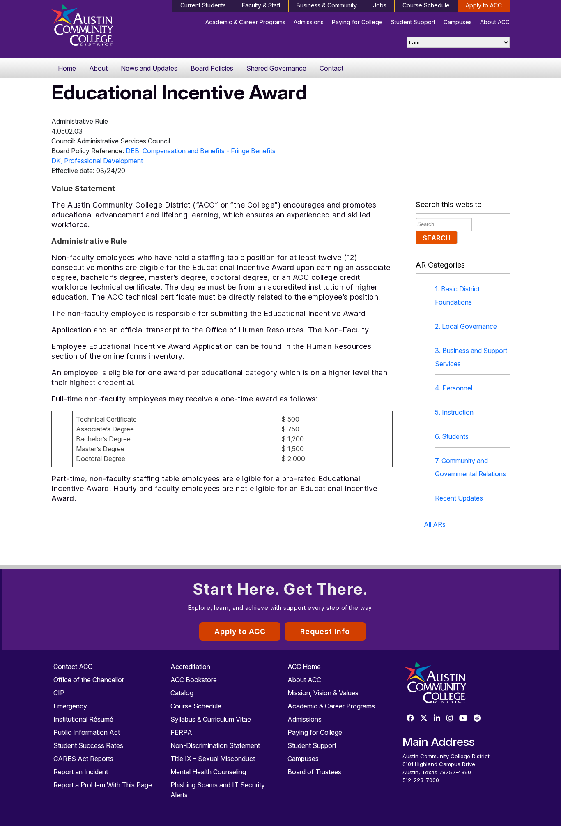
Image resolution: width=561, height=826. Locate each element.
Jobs (379, 5)
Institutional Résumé (83, 719)
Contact (331, 68)
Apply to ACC (484, 5)
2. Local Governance (466, 326)
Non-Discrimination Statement (215, 745)
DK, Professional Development (97, 161)
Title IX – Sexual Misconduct (212, 758)
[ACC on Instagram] (449, 718)
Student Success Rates (88, 745)
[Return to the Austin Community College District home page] (105, 26)
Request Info (325, 631)
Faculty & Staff (261, 5)
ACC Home (304, 666)
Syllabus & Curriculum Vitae (210, 719)
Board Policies (212, 68)
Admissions (309, 21)
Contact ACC (72, 666)
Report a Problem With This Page (102, 785)
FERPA (181, 732)
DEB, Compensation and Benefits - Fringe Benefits (201, 151)
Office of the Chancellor (88, 680)
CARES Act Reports (83, 758)
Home (67, 68)
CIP (58, 693)
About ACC (495, 21)
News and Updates (149, 68)
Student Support (413, 21)
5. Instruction (454, 412)
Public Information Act (86, 732)
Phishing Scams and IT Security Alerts (217, 790)
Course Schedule (426, 5)
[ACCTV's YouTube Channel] (463, 718)
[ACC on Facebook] (410, 718)
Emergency (70, 706)
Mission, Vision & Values (323, 693)
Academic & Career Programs (245, 21)
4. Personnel (453, 388)
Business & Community (327, 5)
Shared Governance (276, 68)
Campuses (458, 21)
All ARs (435, 524)
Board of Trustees (314, 772)
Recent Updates (459, 498)
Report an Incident (80, 772)
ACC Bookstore (193, 680)
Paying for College (357, 21)
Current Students (203, 5)
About (98, 68)
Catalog (181, 693)
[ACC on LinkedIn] (437, 718)
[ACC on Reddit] (477, 718)
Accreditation (190, 666)
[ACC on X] (424, 718)
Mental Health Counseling (208, 772)
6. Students (452, 436)
